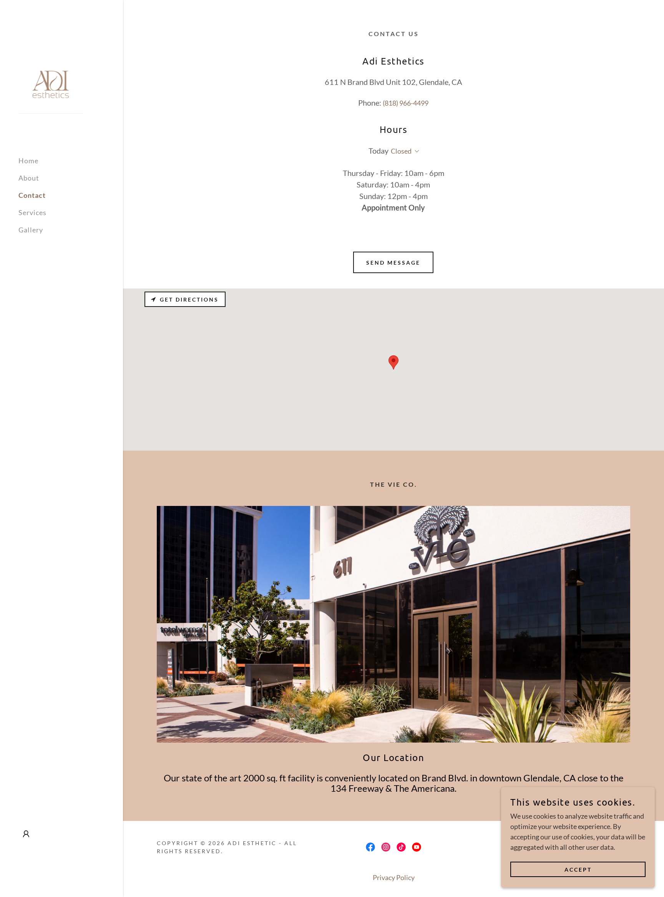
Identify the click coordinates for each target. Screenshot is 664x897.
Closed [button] (401, 151)
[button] (26, 834)
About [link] (28, 178)
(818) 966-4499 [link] (405, 103)
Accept (578, 869)
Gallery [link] (30, 229)
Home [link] (28, 160)
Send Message (393, 262)
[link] (50, 84)
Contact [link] (32, 195)
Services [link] (32, 212)
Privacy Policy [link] (394, 877)
